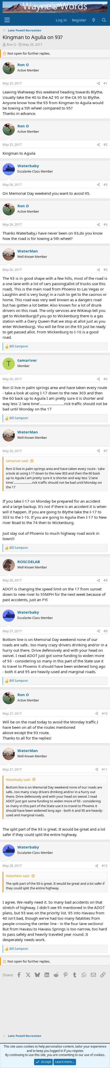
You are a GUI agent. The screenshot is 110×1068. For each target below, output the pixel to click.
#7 (105, 451)
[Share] (98, 84)
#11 (104, 769)
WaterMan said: (18, 875)
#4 (105, 224)
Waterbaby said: (18, 779)
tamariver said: (17, 460)
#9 (105, 631)
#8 (105, 580)
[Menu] (7, 20)
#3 (105, 185)
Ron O (11, 44)
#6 (105, 379)
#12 (104, 866)
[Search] (104, 20)
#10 (104, 713)
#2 (105, 144)
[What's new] (94, 20)
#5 (105, 270)
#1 (105, 83)
